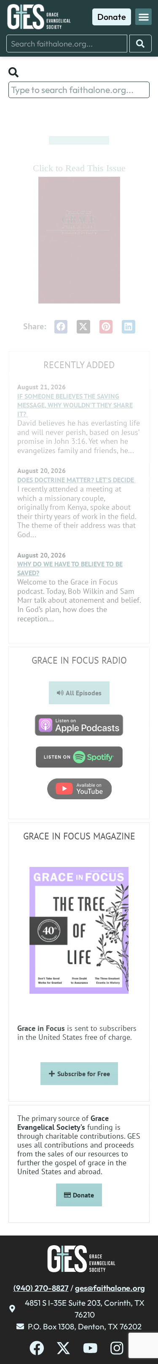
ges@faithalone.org (110, 1288)
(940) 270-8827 (41, 1288)
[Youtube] (90, 1348)
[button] (143, 16)
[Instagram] (117, 1348)
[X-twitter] (63, 1348)
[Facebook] (36, 1348)
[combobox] (66, 43)
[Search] (140, 43)
